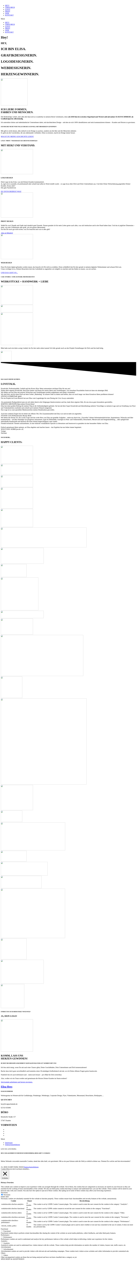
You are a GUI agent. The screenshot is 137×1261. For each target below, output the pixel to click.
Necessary (6, 1195)
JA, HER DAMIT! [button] (7, 1167)
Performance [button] (5, 1235)
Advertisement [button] (6, 1247)
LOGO (7, 9)
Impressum (9, 1143)
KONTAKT (9, 15)
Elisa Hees (6, 1086)
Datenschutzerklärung (12, 1145)
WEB (7, 13)
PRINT (7, 11)
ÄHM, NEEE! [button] (19, 1167)
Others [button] (3, 1253)
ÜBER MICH (10, 7)
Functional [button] (4, 1229)
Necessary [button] (4, 1192)
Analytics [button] (4, 1241)
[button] (68, 19)
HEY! (7, 5)
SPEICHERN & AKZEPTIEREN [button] (12, 1259)
